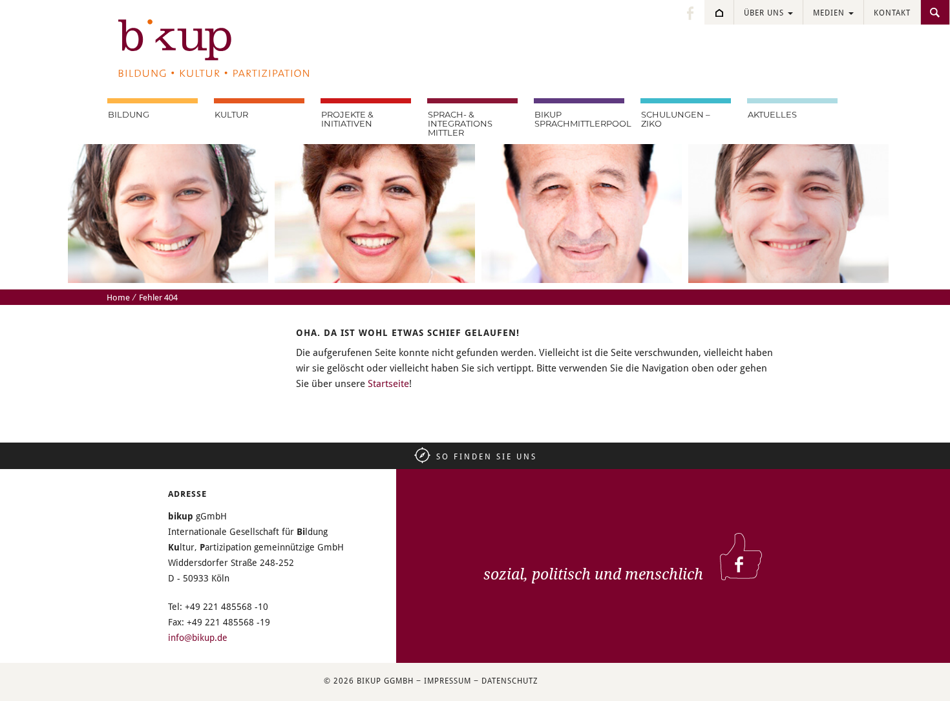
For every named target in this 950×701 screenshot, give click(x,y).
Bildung (128, 114)
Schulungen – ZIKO (675, 119)
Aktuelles (772, 114)
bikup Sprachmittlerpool (579, 119)
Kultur (231, 114)
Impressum (447, 680)
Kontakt (892, 12)
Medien (830, 12)
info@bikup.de (197, 637)
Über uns (765, 12)
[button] (28, 672)
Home (118, 297)
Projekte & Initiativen (347, 119)
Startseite (388, 383)
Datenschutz (509, 680)
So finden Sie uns (486, 456)
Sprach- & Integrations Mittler (460, 123)
